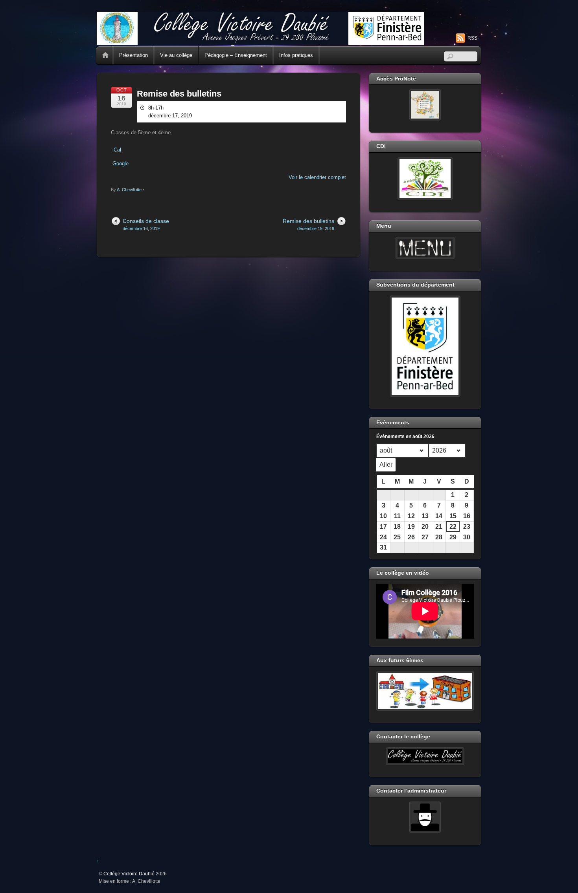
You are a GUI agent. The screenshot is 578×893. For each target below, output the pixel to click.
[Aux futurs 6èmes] (425, 691)
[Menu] (425, 248)
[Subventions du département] (425, 346)
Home (105, 55)
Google (120, 163)
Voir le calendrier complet (317, 177)
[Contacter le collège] (425, 756)
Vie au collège (176, 55)
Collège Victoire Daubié (129, 873)
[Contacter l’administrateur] (425, 817)
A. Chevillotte (129, 189)
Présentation (133, 55)
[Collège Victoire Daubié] (260, 41)
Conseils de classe (146, 224)
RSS (472, 38)
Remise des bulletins (179, 94)
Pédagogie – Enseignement (235, 55)
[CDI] (425, 178)
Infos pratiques (296, 55)
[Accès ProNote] (425, 105)
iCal (116, 150)
